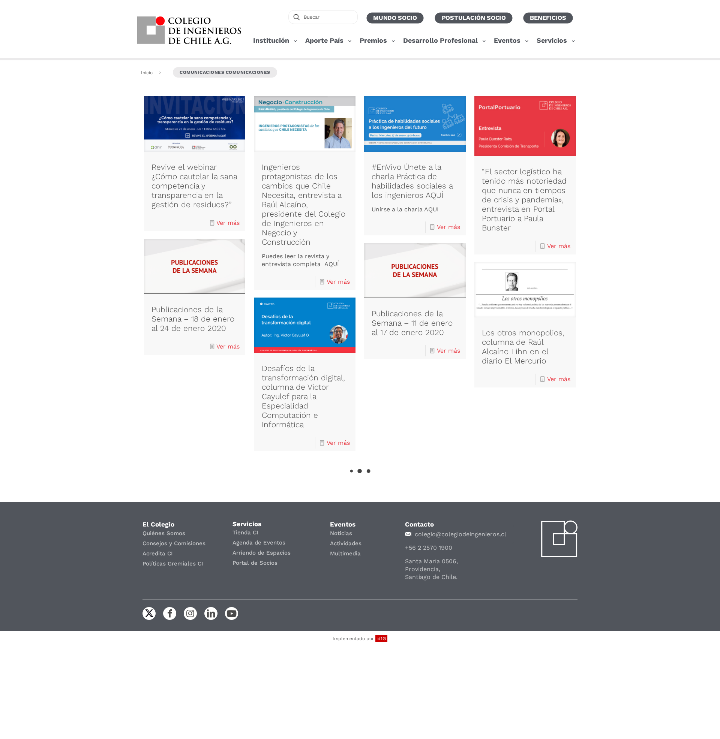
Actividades (346, 543)
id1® (381, 638)
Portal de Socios (255, 562)
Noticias (341, 533)
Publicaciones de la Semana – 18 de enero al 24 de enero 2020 (193, 319)
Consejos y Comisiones (174, 543)
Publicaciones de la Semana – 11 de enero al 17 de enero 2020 (412, 323)
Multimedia (345, 553)
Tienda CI (245, 532)
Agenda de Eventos (258, 542)
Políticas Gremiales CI (172, 563)
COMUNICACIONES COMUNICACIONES (225, 72)
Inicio (147, 72)
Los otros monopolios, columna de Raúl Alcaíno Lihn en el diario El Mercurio (523, 346)
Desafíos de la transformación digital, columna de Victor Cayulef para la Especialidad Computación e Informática (303, 396)
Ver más (228, 222)
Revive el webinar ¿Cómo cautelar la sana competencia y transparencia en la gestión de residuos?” (194, 185)
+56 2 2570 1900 (428, 547)
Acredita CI (157, 553)
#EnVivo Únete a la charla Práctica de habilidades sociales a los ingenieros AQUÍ (412, 181)
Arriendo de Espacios (261, 552)
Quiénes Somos (163, 533)
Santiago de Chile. (431, 576)
